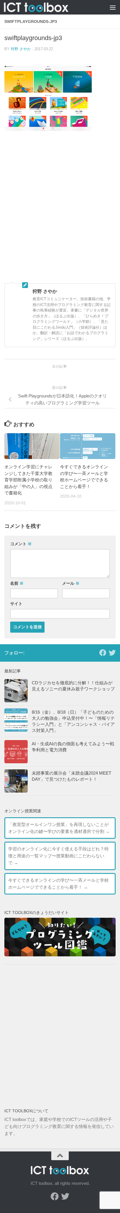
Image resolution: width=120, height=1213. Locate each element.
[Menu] (112, 7)
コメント (21, 543)
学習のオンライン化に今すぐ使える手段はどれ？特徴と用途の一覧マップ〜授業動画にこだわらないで (58, 855)
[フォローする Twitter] (112, 652)
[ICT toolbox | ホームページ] (47, 7)
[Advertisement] (60, 211)
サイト (16, 603)
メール (71, 583)
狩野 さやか (21, 49)
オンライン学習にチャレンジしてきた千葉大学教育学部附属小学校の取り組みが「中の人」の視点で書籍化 (28, 479)
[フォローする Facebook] (102, 652)
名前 (17, 583)
